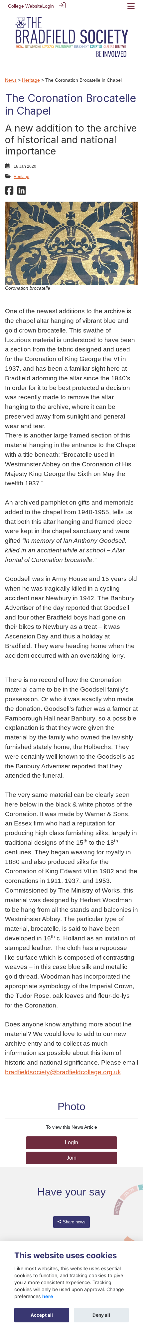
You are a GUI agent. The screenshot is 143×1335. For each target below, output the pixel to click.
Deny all (101, 1315)
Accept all (42, 1315)
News (11, 80)
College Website (25, 6)
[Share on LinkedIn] (21, 192)
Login (48, 6)
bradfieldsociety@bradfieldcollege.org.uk (63, 1072)
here (47, 1296)
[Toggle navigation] (131, 6)
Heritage (31, 80)
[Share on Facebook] (9, 192)
